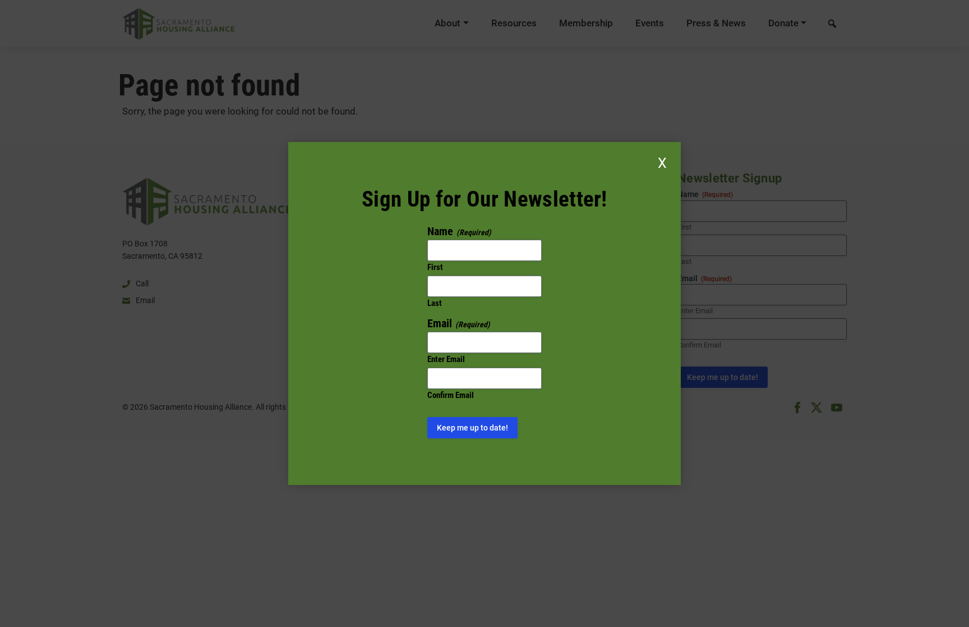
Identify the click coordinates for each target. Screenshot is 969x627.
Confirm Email (450, 395)
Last (434, 303)
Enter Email (446, 359)
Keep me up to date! (472, 427)
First (435, 267)
